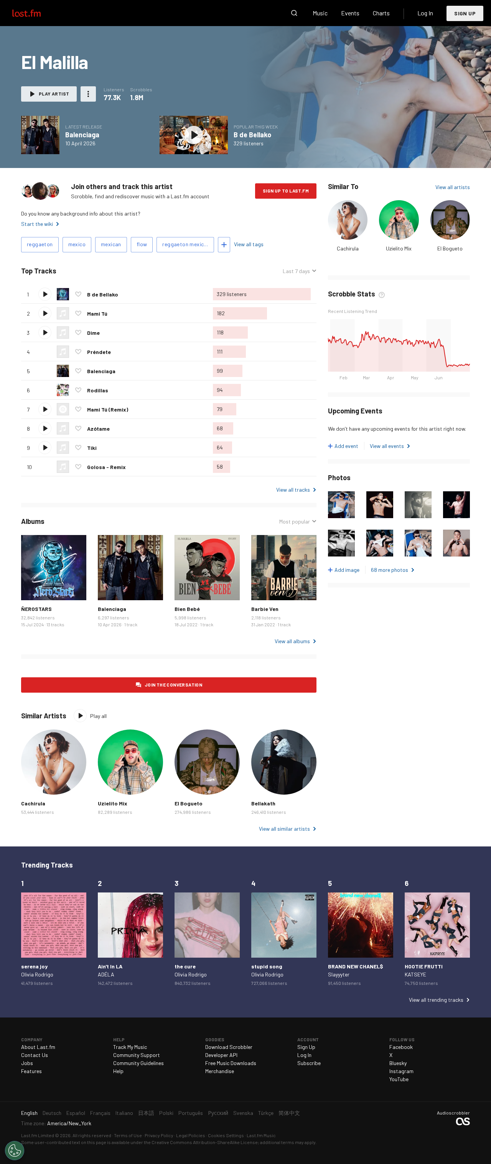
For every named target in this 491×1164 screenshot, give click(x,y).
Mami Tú (97, 313)
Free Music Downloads (230, 1063)
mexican (111, 244)
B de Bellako (252, 134)
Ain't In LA (110, 966)
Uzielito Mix (399, 248)
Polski (166, 1113)
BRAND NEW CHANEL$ (355, 966)
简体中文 (289, 1113)
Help (118, 1071)
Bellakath (263, 803)
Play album (40, 135)
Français (100, 1113)
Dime (93, 332)
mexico (77, 244)
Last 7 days (296, 271)
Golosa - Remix (106, 467)
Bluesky (398, 1063)
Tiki (92, 448)
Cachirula (348, 248)
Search (294, 13)
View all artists (452, 187)
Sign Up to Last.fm (286, 190)
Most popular (294, 521)
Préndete (99, 352)
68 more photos (389, 569)
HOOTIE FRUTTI (424, 966)
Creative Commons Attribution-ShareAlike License (205, 1142)
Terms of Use (128, 1135)
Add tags (224, 244)
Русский (218, 1113)
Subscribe (309, 1063)
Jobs (27, 1063)
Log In (425, 12)
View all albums (292, 641)
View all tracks (293, 489)
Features (31, 1071)
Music (320, 12)
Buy (33, 588)
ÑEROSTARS (36, 609)
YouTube (399, 1079)
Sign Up (465, 13)
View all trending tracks (436, 999)
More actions (88, 94)
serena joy (34, 966)
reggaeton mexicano (187, 244)
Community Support (136, 1055)
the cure (185, 966)
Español (75, 1113)
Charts (381, 12)
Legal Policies (190, 1135)
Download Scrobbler (228, 1047)
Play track (45, 294)
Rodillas (97, 390)
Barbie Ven (264, 609)
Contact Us (34, 1055)
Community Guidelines (138, 1063)
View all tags (249, 244)
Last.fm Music (261, 1135)
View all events (387, 446)
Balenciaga (82, 134)
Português (190, 1113)
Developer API (221, 1055)
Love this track (78, 294)
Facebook (401, 1047)
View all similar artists (284, 828)
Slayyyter (338, 974)
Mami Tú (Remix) (107, 409)
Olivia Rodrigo (37, 974)
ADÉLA (106, 974)
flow (142, 244)
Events (350, 12)
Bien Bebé (187, 609)
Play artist (54, 93)
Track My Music (130, 1047)
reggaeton (40, 244)
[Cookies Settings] (14, 1150)
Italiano (124, 1113)
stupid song (266, 966)
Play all (88, 271)
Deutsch (52, 1113)
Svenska (243, 1113)
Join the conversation (173, 684)
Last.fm (35, 13)
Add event (346, 446)
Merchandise (219, 1071)
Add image (346, 569)
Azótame (98, 428)
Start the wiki (37, 224)
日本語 (146, 1113)
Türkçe (266, 1113)
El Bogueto (450, 248)
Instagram (401, 1071)
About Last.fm (38, 1047)
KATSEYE (415, 974)
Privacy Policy (159, 1135)
